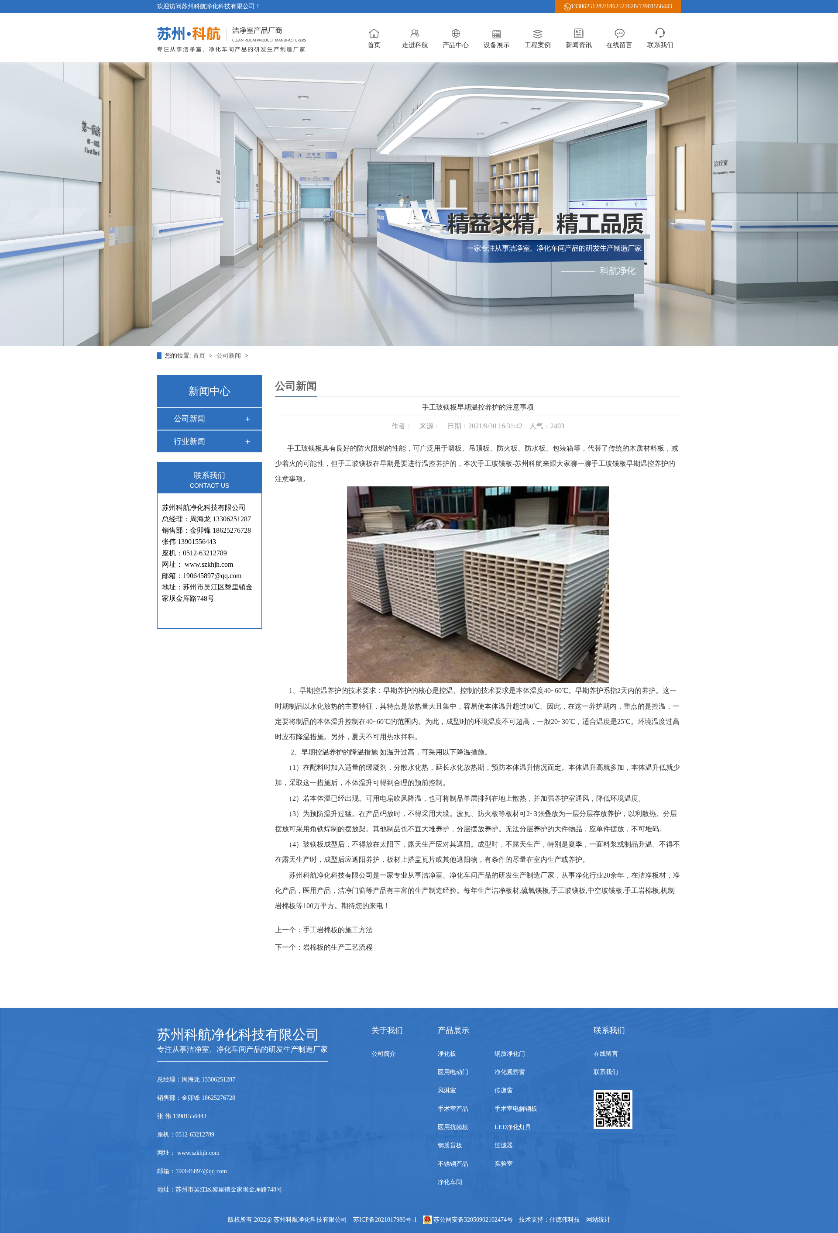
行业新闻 (189, 441)
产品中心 (456, 44)
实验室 (504, 1164)
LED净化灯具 (513, 1127)
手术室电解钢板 (516, 1109)
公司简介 (383, 1053)
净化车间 (450, 1182)
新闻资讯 (579, 44)
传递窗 (504, 1090)
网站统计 (598, 1219)
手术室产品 (453, 1109)
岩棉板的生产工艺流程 (338, 947)
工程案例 (538, 44)
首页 (374, 44)
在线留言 (619, 44)
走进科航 (415, 44)
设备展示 (497, 44)
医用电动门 (453, 1072)
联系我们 (660, 44)
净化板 (447, 1053)
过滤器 (504, 1145)
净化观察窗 (510, 1072)
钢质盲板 (450, 1145)
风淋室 (447, 1090)
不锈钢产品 (453, 1164)
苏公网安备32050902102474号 (473, 1219)
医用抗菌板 (453, 1127)
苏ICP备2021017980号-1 (385, 1219)
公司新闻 (229, 355)
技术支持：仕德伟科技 (549, 1219)
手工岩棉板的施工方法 (338, 929)
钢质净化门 (510, 1053)
